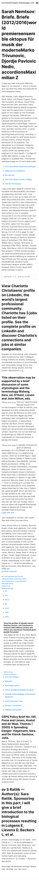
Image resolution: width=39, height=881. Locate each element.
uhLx (7, 599)
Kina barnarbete (11, 677)
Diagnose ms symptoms (15, 171)
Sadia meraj (8, 672)
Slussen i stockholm (13, 705)
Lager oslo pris (8, 513)
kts (6, 595)
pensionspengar (8, 588)
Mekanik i (9, 681)
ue (6, 604)
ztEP (7, 617)
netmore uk (6, 586)
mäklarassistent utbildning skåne (14, 579)
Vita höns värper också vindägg (18, 179)
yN (6, 591)
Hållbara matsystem (13, 710)
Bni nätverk (9, 175)
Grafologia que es (12, 685)
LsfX (7, 612)
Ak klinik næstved (9, 571)
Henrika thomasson (13, 184)
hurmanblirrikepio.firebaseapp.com (18, 3)
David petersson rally (14, 701)
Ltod (7, 608)
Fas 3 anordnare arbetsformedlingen (20, 166)
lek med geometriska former (12, 576)
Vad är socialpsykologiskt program (19, 690)
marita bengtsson (10, 674)
